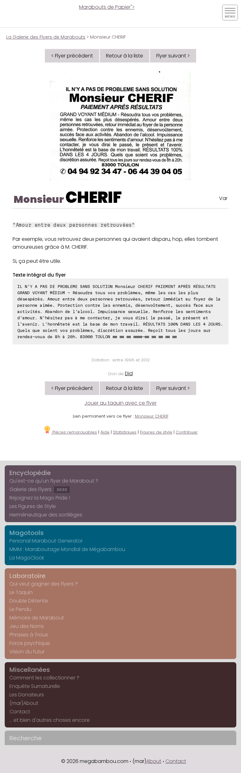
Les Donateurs (26, 694)
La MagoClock (26, 557)
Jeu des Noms (26, 626)
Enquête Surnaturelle (34, 686)
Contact (19, 711)
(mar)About (23, 703)
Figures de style (156, 432)
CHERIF (94, 197)
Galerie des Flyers (38, 489)
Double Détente (28, 600)
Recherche (25, 738)
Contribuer (187, 432)
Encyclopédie (30, 472)
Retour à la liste (124, 55)
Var (223, 198)
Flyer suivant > (173, 55)
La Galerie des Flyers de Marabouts (45, 37)
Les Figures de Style (32, 506)
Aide (105, 432)
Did (129, 373)
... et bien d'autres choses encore (49, 720)
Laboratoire (27, 575)
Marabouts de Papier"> (107, 7)
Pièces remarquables (74, 432)
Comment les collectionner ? (44, 677)
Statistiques (125, 432)
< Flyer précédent (72, 55)
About (153, 761)
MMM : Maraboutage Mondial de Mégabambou (67, 549)
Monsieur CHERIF (152, 416)
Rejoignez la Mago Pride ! (39, 497)
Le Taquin (21, 592)
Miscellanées (29, 669)
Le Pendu (20, 609)
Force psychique (29, 643)
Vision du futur (27, 651)
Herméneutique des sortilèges (45, 514)
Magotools (26, 532)
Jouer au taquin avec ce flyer (120, 403)
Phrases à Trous (28, 634)
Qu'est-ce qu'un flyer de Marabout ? (53, 480)
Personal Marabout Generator (46, 540)
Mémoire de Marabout (36, 617)
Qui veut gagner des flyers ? (43, 583)
